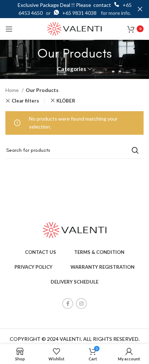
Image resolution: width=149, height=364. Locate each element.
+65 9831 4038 (80, 13)
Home (12, 90)
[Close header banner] (140, 9)
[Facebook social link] (67, 303)
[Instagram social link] (81, 303)
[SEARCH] (135, 150)
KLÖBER (65, 101)
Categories (71, 69)
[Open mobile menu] (9, 29)
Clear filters (25, 101)
